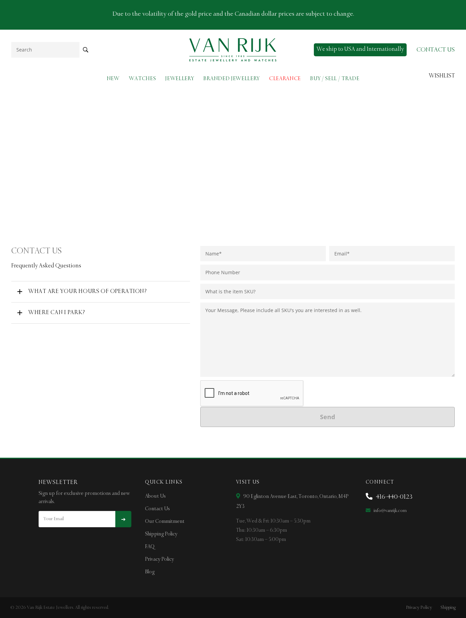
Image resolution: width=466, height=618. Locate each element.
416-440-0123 (393, 497)
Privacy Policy (159, 559)
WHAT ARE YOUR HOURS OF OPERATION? (87, 292)
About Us (155, 496)
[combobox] (45, 49)
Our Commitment (165, 521)
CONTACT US (436, 49)
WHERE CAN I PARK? (56, 313)
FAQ (150, 546)
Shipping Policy (161, 534)
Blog (150, 572)
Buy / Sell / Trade (334, 79)
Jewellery (179, 79)
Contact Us (157, 509)
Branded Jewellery (231, 79)
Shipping (448, 607)
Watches (142, 79)
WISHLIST (442, 76)
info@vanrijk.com (390, 510)
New (113, 79)
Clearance (285, 79)
